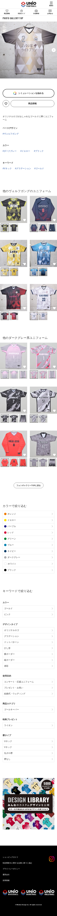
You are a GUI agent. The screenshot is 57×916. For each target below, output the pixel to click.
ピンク (7, 614)
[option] (28, 50)
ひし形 (7, 648)
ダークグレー (10, 151)
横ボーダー (9, 654)
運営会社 (6, 875)
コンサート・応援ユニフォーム (19, 682)
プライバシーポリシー (11, 869)
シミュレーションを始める (31, 93)
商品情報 (7, 13)
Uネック (8, 741)
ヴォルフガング (11, 134)
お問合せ (50, 13)
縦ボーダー (9, 660)
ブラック (39, 151)
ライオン (8, 725)
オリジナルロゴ (11, 630)
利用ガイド (21, 13)
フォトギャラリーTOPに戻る (28, 485)
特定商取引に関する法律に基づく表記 (17, 863)
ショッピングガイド (10, 857)
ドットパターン (11, 642)
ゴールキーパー (11, 709)
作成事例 (36, 13)
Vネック (8, 168)
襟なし (7, 759)
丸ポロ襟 (8, 753)
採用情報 (6, 880)
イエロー (26, 151)
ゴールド (40, 168)
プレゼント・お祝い (13, 688)
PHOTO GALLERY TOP (13, 18)
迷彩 (6, 666)
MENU (51, 5)
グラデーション (23, 168)
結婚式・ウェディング (14, 694)
